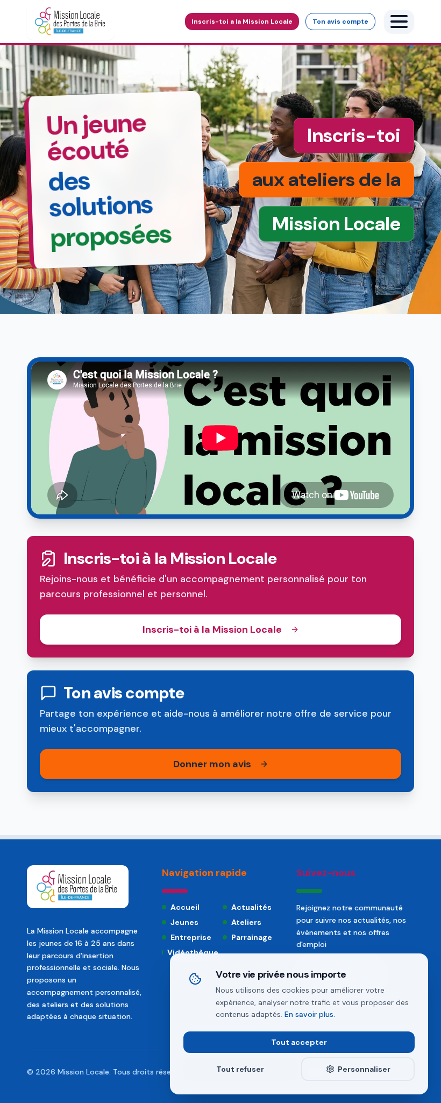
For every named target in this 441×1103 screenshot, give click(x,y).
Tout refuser (240, 1069)
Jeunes (184, 922)
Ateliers (246, 922)
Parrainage (251, 937)
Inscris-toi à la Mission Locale (212, 629)
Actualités (251, 907)
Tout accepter (299, 1042)
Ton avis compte (340, 21)
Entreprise (190, 937)
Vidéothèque (192, 952)
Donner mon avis (212, 764)
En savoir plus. (309, 1014)
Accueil (185, 907)
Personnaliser (364, 1069)
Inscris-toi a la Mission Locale (242, 21)
